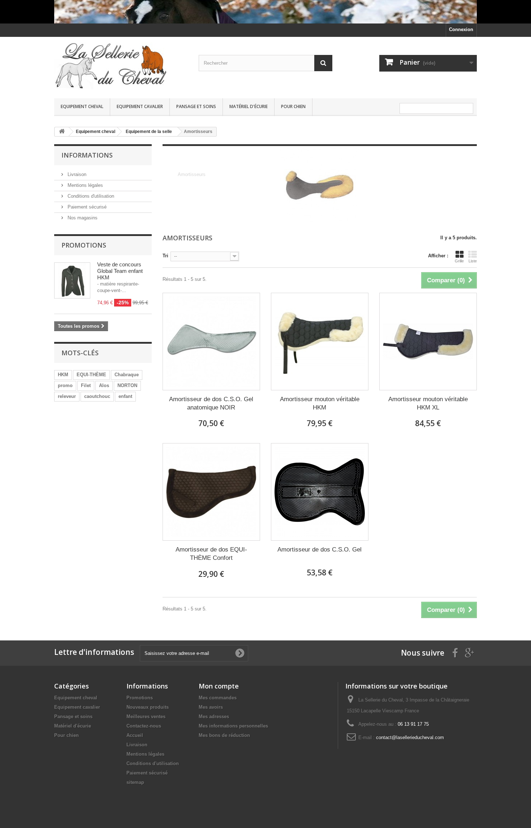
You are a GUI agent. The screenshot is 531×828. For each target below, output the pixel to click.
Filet (86, 385)
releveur (67, 396)
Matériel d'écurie (248, 106)
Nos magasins (82, 217)
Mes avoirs (211, 707)
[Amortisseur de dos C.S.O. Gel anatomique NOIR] (211, 341)
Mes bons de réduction (224, 735)
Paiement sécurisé (86, 207)
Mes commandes (218, 697)
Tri (165, 255)
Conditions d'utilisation (90, 196)
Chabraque (127, 374)
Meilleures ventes (145, 716)
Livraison (76, 174)
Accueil (134, 735)
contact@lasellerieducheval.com (410, 737)
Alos (104, 385)
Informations (87, 155)
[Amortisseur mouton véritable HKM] (320, 341)
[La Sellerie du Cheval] (121, 65)
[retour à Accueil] (62, 131)
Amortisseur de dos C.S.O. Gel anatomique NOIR (211, 403)
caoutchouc (97, 396)
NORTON (127, 385)
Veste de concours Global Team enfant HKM (120, 270)
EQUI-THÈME (91, 374)
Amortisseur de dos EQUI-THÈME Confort (211, 553)
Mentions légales (84, 185)
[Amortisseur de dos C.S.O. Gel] (320, 492)
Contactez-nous (143, 726)
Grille (459, 261)
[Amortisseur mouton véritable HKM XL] (428, 341)
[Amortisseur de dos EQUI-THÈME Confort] (211, 492)
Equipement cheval (82, 106)
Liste (473, 261)
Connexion (461, 29)
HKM (63, 374)
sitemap (135, 782)
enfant (125, 396)
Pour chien (293, 106)
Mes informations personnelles (233, 726)
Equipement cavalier (140, 106)
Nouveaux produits (147, 707)
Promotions (83, 245)
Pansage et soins (196, 106)
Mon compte (219, 686)
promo (65, 385)
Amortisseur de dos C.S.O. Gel (319, 549)
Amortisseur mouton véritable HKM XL (428, 403)
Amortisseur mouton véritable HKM (319, 403)
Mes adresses (214, 716)
